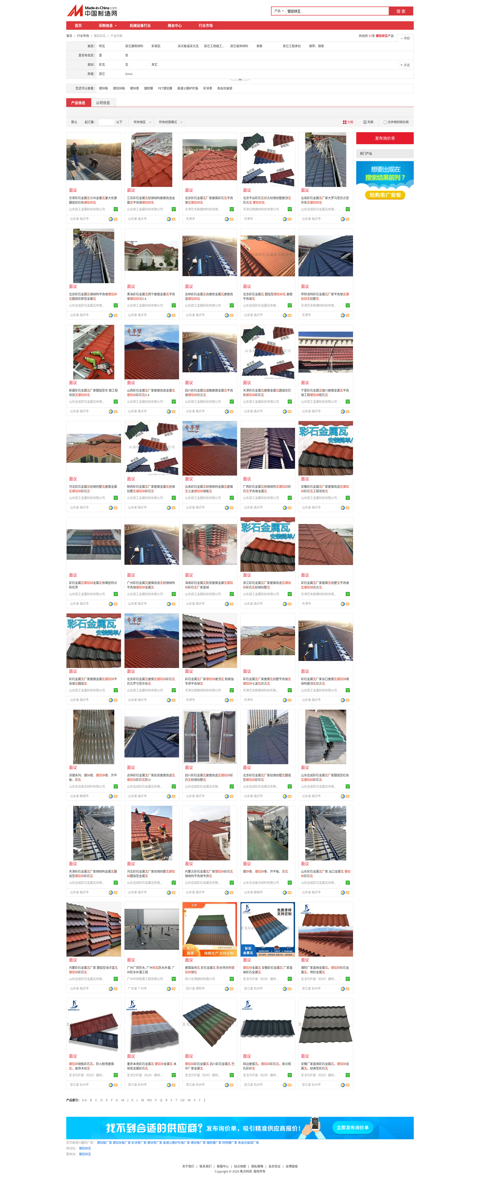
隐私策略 (257, 1166)
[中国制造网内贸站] (92, 10)
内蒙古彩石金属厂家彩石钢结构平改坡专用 (209, 873)
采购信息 (106, 25)
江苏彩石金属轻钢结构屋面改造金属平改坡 (151, 200)
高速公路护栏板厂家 (176, 1143)
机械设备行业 (140, 25)
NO (149, 1100)
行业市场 (206, 25)
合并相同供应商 (398, 122)
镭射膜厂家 (214, 1143)
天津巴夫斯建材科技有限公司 (203, 209)
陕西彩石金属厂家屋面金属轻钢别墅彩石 (151, 489)
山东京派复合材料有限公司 (87, 786)
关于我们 (188, 1166)
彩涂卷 (207, 88)
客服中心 (223, 1166)
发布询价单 (385, 138)
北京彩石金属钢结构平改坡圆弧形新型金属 (93, 296)
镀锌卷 (134, 88)
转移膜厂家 (229, 1143)
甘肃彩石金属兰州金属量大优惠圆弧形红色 (93, 200)
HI (122, 1100)
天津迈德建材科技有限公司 (261, 209)
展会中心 (175, 25)
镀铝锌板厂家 (122, 1143)
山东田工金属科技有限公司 (87, 209)
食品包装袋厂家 (248, 1143)
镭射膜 (148, 88)
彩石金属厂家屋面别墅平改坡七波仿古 (267, 681)
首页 (78, 25)
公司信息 (103, 102)
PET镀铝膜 (165, 88)
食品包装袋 (224, 88)
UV (182, 1100)
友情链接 (292, 1166)
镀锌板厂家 (198, 1143)
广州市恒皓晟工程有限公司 (145, 979)
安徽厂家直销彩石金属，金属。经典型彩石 (325, 1066)
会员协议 (274, 1166)
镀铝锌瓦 (85, 1148)
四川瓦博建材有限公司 (200, 979)
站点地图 (240, 1166)
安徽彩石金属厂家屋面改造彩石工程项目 (325, 489)
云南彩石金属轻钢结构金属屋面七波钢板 (209, 489)
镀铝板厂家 (104, 1143)
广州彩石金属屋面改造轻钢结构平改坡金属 (151, 585)
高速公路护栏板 (187, 88)
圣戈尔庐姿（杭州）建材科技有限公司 (261, 979)
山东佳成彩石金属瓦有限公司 (319, 209)
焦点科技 (246, 1171)
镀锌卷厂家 (154, 1143)
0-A (84, 1100)
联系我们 (206, 1166)
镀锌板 (103, 88)
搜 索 (401, 11)
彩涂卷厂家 (139, 1143)
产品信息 (78, 102)
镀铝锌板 (119, 88)
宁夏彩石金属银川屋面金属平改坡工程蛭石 (325, 392)
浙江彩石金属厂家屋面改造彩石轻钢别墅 (267, 585)
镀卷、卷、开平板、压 (265, 871)
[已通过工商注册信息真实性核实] (116, 209)
